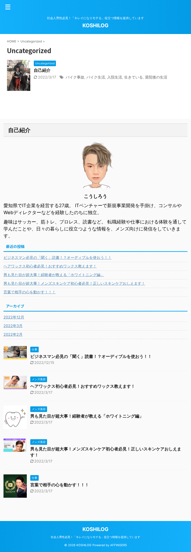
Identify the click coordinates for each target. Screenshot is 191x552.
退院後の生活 (156, 77)
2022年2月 (13, 334)
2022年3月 (13, 325)
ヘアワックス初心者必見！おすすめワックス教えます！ (50, 266)
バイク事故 (75, 77)
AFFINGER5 (118, 545)
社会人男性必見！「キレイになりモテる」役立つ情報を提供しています (95, 537)
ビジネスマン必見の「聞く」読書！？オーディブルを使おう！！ (57, 257)
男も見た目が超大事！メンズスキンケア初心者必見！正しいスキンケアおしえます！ (74, 283)
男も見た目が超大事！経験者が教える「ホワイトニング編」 (53, 274)
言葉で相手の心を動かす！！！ (29, 292)
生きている (133, 77)
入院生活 (114, 77)
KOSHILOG (95, 25)
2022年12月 (13, 317)
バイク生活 (95, 77)
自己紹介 (42, 70)
